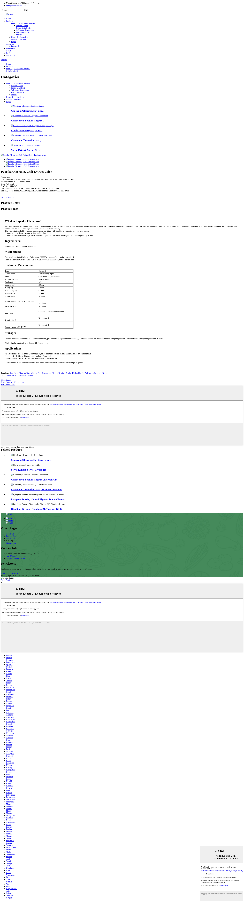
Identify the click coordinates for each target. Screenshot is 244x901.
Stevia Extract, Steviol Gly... (25, 150)
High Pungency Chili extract (12, 382)
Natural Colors (22, 26)
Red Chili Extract (8, 384)
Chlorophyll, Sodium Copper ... (27, 120)
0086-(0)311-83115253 (15, 558)
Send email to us (7, 197)
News (8, 51)
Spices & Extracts (23, 28)
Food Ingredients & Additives (23, 23)
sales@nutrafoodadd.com (16, 5)
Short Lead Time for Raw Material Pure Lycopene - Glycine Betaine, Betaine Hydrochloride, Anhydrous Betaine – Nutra (58, 373)
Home (8, 19)
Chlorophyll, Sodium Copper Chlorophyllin (34, 479)
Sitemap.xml (11, 543)
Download (10, 48)
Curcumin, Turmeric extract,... (27, 140)
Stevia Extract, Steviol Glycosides (19, 375)
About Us (10, 44)
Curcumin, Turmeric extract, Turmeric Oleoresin (36, 489)
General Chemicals (18, 39)
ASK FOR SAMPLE (9, 573)
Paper (13, 42)
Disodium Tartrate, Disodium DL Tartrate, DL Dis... (38, 509)
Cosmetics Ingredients (20, 37)
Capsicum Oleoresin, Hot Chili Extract (31, 460)
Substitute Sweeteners (25, 30)
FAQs (8, 53)
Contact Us (10, 55)
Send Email (5, 580)
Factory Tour (16, 46)
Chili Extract (6, 380)
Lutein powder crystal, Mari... (26, 130)
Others (19, 35)
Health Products (22, 32)
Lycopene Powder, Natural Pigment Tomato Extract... (39, 499)
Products (9, 21)
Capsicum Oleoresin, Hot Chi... (27, 111)
